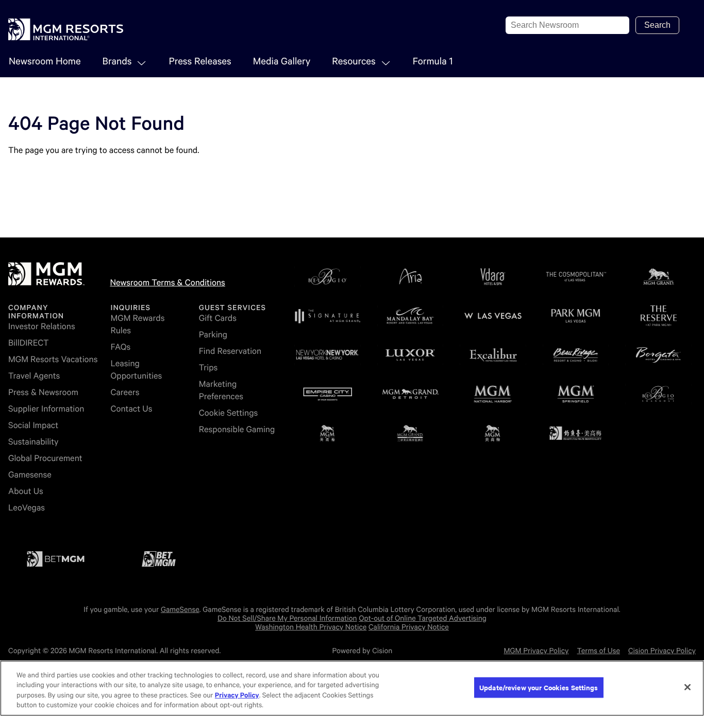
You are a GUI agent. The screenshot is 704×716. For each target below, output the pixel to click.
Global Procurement (45, 458)
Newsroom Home (45, 61)
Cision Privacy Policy (662, 651)
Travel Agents (34, 376)
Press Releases (200, 61)
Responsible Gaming (237, 429)
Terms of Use (598, 651)
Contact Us (131, 409)
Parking (213, 334)
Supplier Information (46, 409)
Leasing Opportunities (136, 370)
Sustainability (33, 442)
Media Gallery (282, 61)
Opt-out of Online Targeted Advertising (423, 619)
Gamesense (30, 475)
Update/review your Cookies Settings (538, 687)
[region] (352, 688)
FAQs (120, 347)
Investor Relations (41, 326)
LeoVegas (26, 508)
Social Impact (33, 425)
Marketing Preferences (221, 390)
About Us (25, 491)
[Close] (687, 687)
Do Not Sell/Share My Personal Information (287, 619)
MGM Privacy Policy (536, 651)
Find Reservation (230, 351)
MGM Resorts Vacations (52, 359)
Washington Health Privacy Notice (310, 627)
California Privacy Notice (408, 627)
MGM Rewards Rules (137, 324)
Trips (208, 367)
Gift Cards (218, 318)
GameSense (180, 610)
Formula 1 (433, 61)
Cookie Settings (228, 413)
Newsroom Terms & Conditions (167, 282)
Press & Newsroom (43, 392)
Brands (117, 61)
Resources (353, 61)
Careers (124, 392)
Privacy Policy (237, 696)
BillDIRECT (28, 343)
